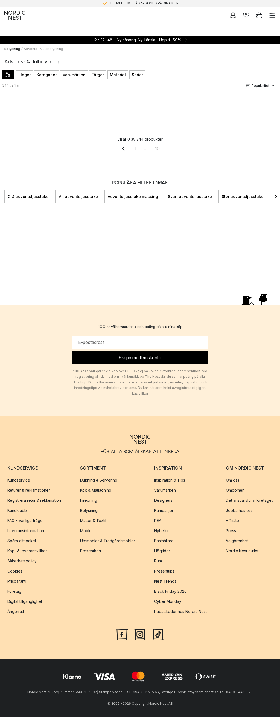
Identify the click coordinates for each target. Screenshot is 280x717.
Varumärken (74, 74)
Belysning (12, 49)
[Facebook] (122, 633)
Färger (98, 74)
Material (118, 74)
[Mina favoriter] (246, 15)
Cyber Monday (167, 601)
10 (157, 148)
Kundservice (18, 480)
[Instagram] (140, 633)
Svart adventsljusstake (190, 196)
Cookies (14, 571)
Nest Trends (165, 581)
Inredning (88, 500)
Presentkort (90, 550)
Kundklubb (17, 510)
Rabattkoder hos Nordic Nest (180, 611)
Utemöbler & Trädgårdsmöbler (107, 540)
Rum (158, 561)
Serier (137, 74)
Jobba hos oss (239, 510)
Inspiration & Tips (169, 480)
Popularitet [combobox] (260, 86)
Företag (14, 591)
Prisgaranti (16, 581)
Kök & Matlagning (95, 490)
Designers (163, 500)
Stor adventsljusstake (243, 196)
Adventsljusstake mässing (133, 196)
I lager (25, 74)
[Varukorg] (259, 15)
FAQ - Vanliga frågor (25, 520)
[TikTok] (158, 633)
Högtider (162, 550)
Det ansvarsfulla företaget (249, 500)
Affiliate (232, 520)
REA (157, 520)
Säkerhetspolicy (22, 561)
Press (231, 530)
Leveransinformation (25, 530)
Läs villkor (140, 393)
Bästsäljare (164, 540)
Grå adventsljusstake (28, 196)
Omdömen (235, 490)
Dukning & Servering (98, 480)
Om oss (232, 480)
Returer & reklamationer (28, 490)
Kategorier (47, 74)
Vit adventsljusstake (78, 196)
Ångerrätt (15, 611)
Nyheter (161, 530)
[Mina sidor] (233, 15)
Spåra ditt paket (21, 540)
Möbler (86, 530)
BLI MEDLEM (120, 3)
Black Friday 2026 (170, 591)
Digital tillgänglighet (24, 601)
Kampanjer (163, 510)
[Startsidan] (14, 15)
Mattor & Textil (93, 520)
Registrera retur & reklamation (34, 500)
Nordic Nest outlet (242, 550)
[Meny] (272, 15)
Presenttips (164, 571)
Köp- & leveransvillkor (27, 550)
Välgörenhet (237, 540)
